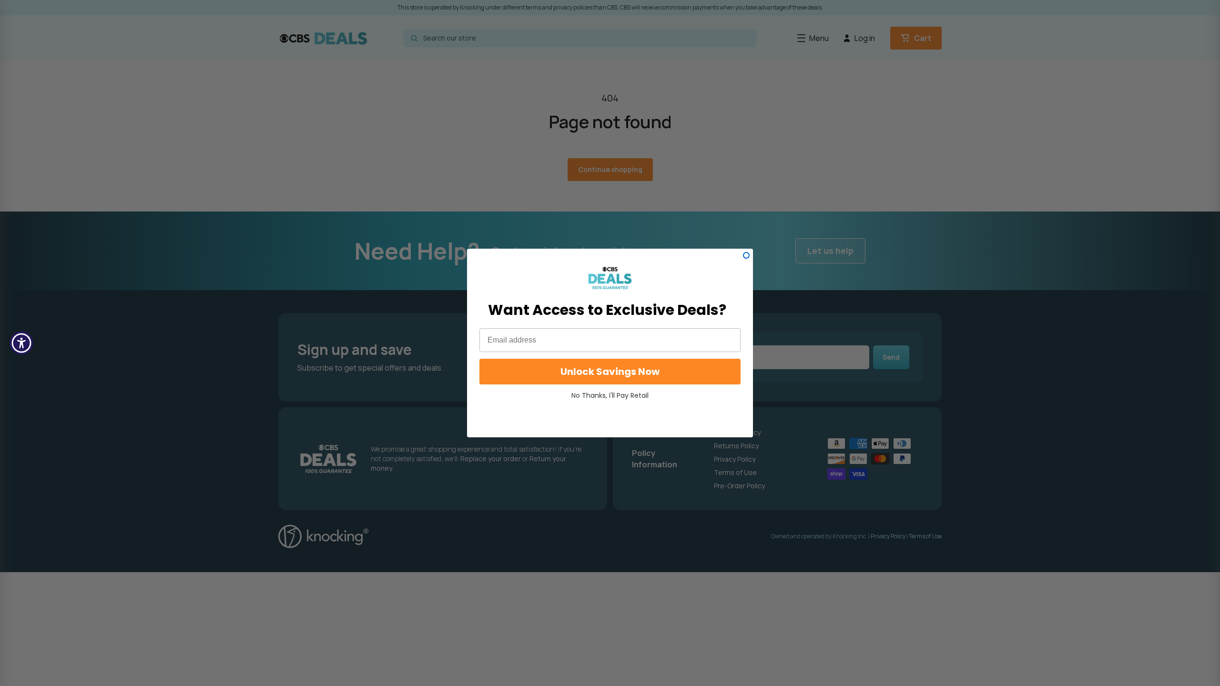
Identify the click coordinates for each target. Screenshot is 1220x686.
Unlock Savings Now (610, 371)
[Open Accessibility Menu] (21, 343)
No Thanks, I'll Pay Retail (610, 395)
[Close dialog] (746, 255)
